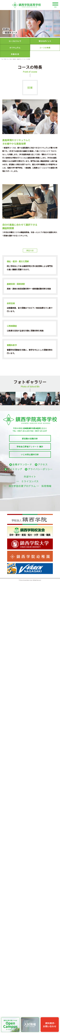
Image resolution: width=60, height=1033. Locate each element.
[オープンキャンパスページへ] (10, 1024)
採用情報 (46, 486)
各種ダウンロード (22, 464)
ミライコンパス (30, 481)
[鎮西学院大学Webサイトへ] (30, 540)
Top (3, 59)
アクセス (43, 464)
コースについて (15, 41)
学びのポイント (45, 41)
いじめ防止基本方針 (30, 454)
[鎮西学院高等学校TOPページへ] (30, 5)
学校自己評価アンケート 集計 (30, 446)
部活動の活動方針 (30, 438)
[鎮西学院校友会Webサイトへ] (30, 527)
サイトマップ (14, 469)
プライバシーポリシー (40, 469)
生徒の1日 (15, 54)
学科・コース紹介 (8, 59)
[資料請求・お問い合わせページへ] (49, 1024)
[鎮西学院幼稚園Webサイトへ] (30, 552)
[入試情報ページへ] (30, 1024)
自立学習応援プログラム (22, 486)
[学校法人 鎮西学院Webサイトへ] (30, 515)
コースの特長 (45, 47)
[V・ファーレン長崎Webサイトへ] (30, 564)
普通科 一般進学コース (18, 59)
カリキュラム (15, 47)
